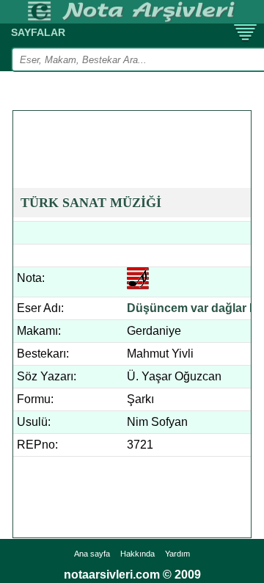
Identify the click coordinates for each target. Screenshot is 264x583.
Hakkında (137, 553)
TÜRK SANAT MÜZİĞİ (91, 202)
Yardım (177, 553)
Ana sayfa (92, 553)
